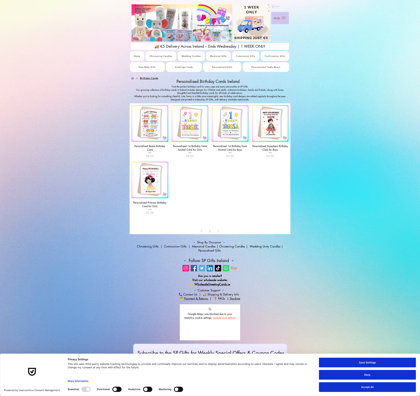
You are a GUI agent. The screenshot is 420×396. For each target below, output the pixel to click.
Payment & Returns (196, 298)
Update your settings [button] (224, 318)
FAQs (222, 298)
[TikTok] (218, 268)
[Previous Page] (201, 231)
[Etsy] (234, 268)
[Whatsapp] (226, 268)
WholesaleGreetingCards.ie (212, 284)
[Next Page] (218, 231)
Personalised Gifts (210, 250)
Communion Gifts (175, 246)
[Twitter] (202, 268)
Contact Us (189, 294)
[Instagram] (186, 268)
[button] (285, 6)
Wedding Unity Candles (265, 246)
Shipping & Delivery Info (223, 294)
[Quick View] (149, 123)
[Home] (133, 78)
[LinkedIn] (210, 268)
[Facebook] (194, 268)
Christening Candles (232, 246)
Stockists (235, 298)
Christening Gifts (148, 246)
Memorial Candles (204, 246)
